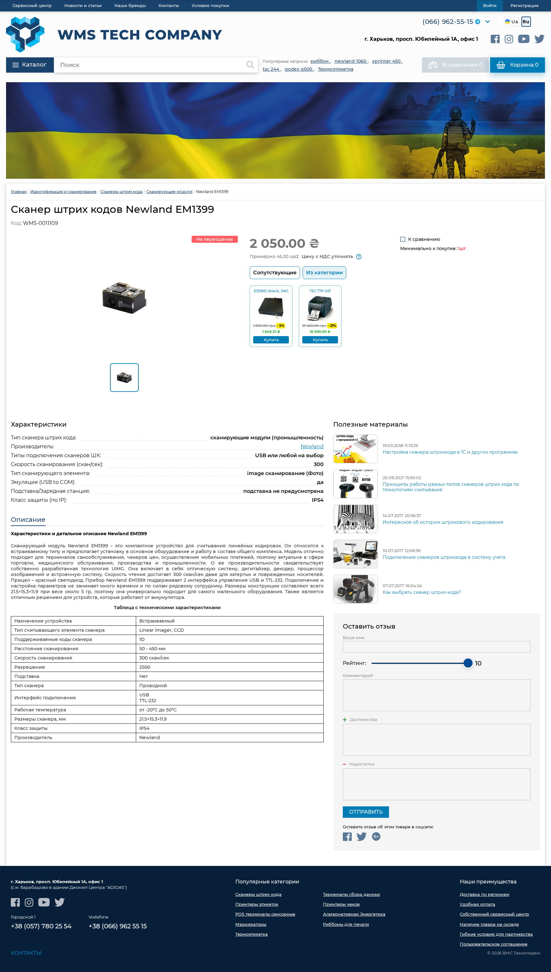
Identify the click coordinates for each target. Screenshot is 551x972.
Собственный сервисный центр (494, 914)
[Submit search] (250, 65)
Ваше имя (353, 637)
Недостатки (361, 764)
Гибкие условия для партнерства (496, 934)
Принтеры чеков (341, 904)
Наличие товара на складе (489, 924)
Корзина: (524, 65)
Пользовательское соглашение (493, 944)
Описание (28, 519)
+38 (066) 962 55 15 (118, 926)
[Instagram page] (508, 39)
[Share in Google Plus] (376, 836)
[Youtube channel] (524, 39)
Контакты (26, 953)
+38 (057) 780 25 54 (41, 926)
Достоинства (363, 719)
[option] (275, 130)
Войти (489, 5)
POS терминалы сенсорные (265, 914)
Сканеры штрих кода (258, 894)
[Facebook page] (495, 39)
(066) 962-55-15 (447, 21)
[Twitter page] (539, 39)
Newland (312, 446)
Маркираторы (250, 924)
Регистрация (525, 5)
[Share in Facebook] (347, 836)
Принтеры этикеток (256, 904)
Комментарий (358, 675)
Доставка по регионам (484, 894)
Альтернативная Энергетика (354, 914)
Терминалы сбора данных (351, 894)
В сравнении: (462, 65)
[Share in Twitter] (361, 836)
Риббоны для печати (346, 924)
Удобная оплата (477, 904)
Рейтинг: (354, 663)
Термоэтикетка (251, 934)
